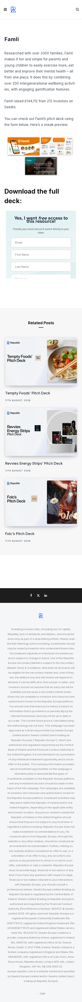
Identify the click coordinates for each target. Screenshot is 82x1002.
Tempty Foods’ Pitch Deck (27, 393)
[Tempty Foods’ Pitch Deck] (41, 361)
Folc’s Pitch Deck (19, 534)
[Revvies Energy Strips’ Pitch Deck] (41, 432)
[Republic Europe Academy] (13, 10)
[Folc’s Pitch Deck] (41, 502)
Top (42, 993)
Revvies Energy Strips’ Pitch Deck (34, 463)
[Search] (77, 9)
